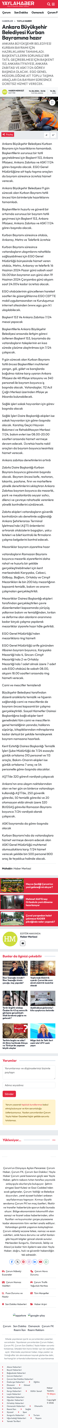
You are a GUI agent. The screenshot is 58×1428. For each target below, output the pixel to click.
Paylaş (9, 134)
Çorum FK (48, 1326)
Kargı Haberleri (13, 1391)
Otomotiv (38, 1406)
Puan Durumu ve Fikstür (12, 1295)
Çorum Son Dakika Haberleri (19, 1379)
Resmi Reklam (36, 1330)
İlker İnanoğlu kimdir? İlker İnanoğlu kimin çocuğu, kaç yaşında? (13, 980)
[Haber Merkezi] (10, 938)
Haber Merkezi (28, 936)
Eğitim (36, 1382)
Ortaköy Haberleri (15, 1403)
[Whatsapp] (46, 1261)
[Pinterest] (23, 1261)
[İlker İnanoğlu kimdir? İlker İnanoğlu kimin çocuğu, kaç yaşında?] (15, 968)
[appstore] (19, 1315)
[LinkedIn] (34, 1261)
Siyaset (9, 1412)
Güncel (26, 1385)
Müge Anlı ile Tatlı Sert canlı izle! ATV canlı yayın (41, 1043)
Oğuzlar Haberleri (15, 1400)
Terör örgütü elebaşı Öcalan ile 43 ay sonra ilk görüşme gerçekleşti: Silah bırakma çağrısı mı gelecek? (15, 1012)
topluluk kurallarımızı (32, 1104)
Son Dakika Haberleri (16, 1304)
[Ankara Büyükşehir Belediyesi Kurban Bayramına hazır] (29, 114)
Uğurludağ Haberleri (16, 1418)
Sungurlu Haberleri (15, 1415)
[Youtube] (40, 1261)
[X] (17, 1261)
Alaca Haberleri (13, 1367)
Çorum (6, 12)
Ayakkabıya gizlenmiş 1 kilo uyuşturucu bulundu (42, 1009)
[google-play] (36, 1315)
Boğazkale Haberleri (16, 1373)
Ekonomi (10, 1385)
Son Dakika (21, 12)
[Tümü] (53, 1140)
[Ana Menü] (53, 4)
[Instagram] (29, 1261)
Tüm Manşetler (41, 1293)
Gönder (9, 1094)
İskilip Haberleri (13, 1388)
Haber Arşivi (40, 1304)
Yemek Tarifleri (13, 1421)
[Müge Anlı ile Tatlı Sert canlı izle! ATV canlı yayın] (42, 1030)
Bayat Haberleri (14, 1370)
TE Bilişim (51, 1394)
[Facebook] (11, 1261)
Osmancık (38, 12)
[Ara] (48, 4)
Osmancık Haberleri (15, 1406)
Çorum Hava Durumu (39, 1273)
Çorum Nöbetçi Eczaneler (11, 1273)
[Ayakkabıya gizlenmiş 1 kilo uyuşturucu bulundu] (42, 998)
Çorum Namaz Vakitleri (11, 1284)
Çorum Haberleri (14, 1376)
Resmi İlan (20, 1330)
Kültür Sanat (36, 1391)
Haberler (7, 21)
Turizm (36, 1415)
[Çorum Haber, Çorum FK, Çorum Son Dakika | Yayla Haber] (18, 4)
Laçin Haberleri (13, 1394)
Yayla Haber (24, 21)
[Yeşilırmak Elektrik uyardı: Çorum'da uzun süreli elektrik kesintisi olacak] (42, 968)
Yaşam (38, 1418)
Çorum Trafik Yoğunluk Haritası (39, 1284)
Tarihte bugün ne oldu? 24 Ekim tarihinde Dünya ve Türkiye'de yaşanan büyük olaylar (15, 1044)
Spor (24, 1412)
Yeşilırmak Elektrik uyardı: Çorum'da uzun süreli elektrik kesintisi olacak (41, 981)
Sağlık (28, 1409)
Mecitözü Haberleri (15, 1397)
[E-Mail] (22, 943)
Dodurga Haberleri (15, 1382)
